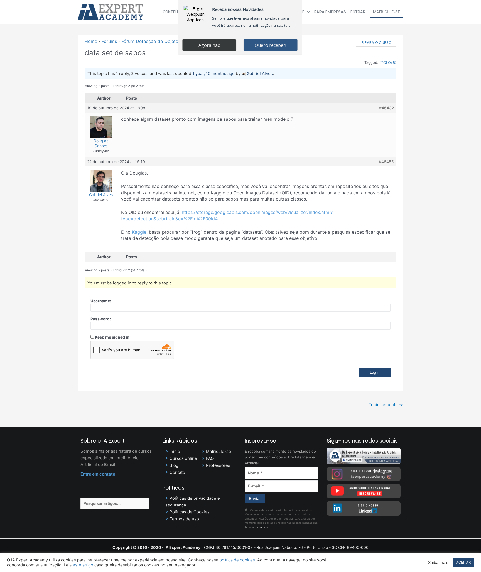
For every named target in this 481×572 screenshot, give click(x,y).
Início (175, 451)
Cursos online (183, 458)
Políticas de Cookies (190, 512)
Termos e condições (257, 526)
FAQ (210, 458)
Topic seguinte (386, 404)
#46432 (386, 107)
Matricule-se (386, 12)
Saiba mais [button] (438, 562)
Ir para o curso (376, 42)
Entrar (357, 12)
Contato (177, 472)
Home (91, 41)
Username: (100, 300)
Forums (109, 41)
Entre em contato (97, 474)
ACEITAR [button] (463, 562)
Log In (374, 372)
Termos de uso (184, 519)
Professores (218, 465)
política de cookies (237, 560)
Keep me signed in (112, 337)
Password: (100, 319)
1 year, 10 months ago (213, 73)
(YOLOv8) (387, 62)
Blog (174, 465)
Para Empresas (330, 12)
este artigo (83, 565)
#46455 (386, 161)
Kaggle (139, 232)
